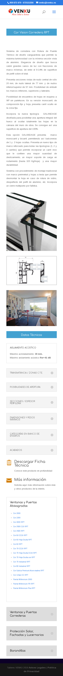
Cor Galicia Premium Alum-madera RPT (28, 571)
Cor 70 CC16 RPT (20, 549)
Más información (30, 480)
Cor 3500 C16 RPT (20, 526)
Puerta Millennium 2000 (22, 579)
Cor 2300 (16, 518)
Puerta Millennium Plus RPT (24, 588)
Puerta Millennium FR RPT (23, 584)
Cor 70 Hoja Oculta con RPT (24, 557)
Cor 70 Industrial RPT (21, 562)
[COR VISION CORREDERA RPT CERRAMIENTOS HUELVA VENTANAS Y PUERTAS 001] (31, 251)
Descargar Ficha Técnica (29, 463)
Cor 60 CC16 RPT (20, 535)
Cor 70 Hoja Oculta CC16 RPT (25, 553)
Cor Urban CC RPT (20, 575)
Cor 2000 (16, 513)
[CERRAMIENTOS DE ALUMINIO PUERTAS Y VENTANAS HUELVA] (31, 284)
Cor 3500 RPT (19, 531)
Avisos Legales (37, 667)
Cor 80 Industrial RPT (21, 566)
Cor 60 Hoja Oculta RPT (22, 540)
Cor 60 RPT (18, 544)
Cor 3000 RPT (19, 522)
